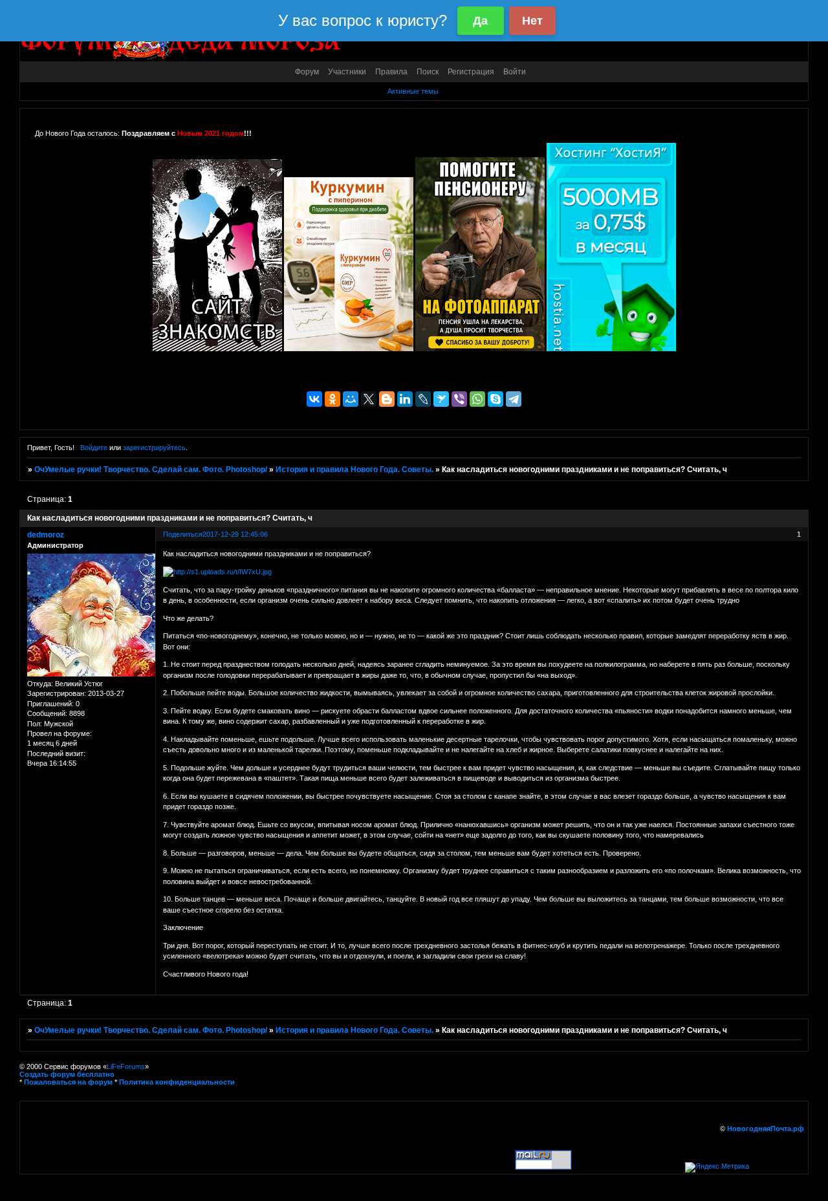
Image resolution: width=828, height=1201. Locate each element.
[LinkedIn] (405, 399)
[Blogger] (387, 399)
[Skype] (495, 399)
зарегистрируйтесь (154, 447)
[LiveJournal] (423, 399)
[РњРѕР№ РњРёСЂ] (350, 399)
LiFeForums (126, 1066)
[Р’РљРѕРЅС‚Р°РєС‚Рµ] (314, 399)
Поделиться (182, 534)
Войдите (93, 447)
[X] (368, 399)
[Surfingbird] (441, 399)
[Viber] (459, 399)
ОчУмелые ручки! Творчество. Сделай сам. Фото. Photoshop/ (150, 469)
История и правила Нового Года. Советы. (354, 469)
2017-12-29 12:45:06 (235, 534)
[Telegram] (513, 399)
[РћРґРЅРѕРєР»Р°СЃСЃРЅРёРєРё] (332, 399)
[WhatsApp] (477, 399)
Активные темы (413, 91)
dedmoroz (45, 534)
